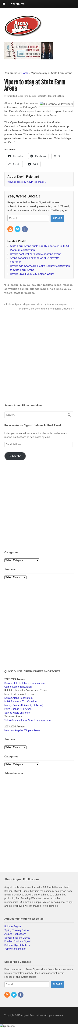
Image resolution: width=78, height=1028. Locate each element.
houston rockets (42, 284)
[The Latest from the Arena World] (23, 34)
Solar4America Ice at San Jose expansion (27, 720)
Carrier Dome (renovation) (18, 686)
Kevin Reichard (14, 96)
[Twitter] (18, 229)
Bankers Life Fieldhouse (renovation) (24, 683)
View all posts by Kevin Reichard (27, 181)
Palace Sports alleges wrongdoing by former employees (36, 304)
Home (25, 72)
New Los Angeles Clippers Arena (22, 730)
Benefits (43, 96)
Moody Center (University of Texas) (23, 705)
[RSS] (10, 229)
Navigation (18, 3)
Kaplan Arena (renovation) (18, 697)
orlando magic (39, 288)
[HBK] (28, 57)
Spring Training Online (16, 930)
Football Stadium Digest (17, 941)
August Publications (15, 933)
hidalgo (25, 284)
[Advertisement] (39, 358)
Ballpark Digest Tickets (17, 945)
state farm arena (24, 292)
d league (13, 284)
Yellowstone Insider (15, 948)
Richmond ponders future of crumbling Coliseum (46, 308)
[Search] (69, 414)
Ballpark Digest (12, 926)
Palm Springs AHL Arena (17, 708)
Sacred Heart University (17, 712)
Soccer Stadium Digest (17, 937)
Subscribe (15, 456)
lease (57, 284)
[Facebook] (25, 229)
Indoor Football (56, 96)
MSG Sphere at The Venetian (20, 701)
